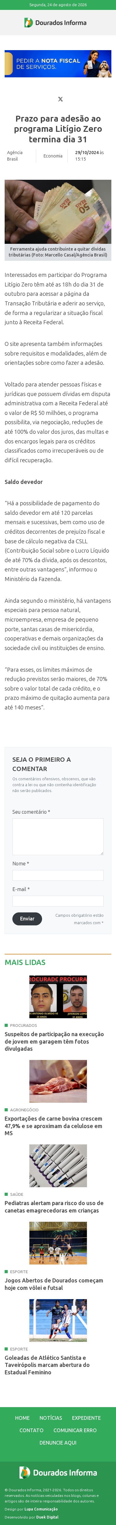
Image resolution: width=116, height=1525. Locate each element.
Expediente (86, 1418)
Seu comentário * (31, 812)
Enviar (27, 919)
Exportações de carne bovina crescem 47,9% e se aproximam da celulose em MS (53, 1126)
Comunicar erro (75, 1430)
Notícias (51, 1418)
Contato (31, 1430)
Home (22, 1418)
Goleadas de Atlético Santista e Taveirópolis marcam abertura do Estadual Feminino (47, 1365)
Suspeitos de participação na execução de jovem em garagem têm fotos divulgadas (54, 1041)
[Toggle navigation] (5, 22)
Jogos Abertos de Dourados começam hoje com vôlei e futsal (54, 1284)
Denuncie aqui (58, 1443)
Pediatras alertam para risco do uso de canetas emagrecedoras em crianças (54, 1207)
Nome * (20, 864)
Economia (53, 156)
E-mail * (21, 889)
